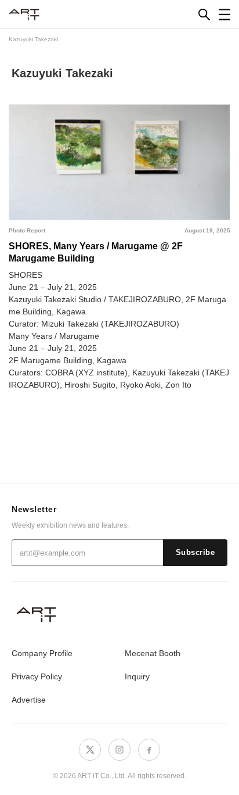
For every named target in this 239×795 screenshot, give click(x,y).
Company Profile (42, 653)
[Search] (204, 14)
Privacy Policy (37, 676)
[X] (90, 750)
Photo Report (27, 230)
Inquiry (137, 676)
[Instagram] (119, 750)
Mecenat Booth (152, 653)
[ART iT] (119, 614)
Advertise (29, 699)
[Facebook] (149, 750)
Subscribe (195, 553)
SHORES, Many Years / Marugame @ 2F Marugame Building (96, 252)
